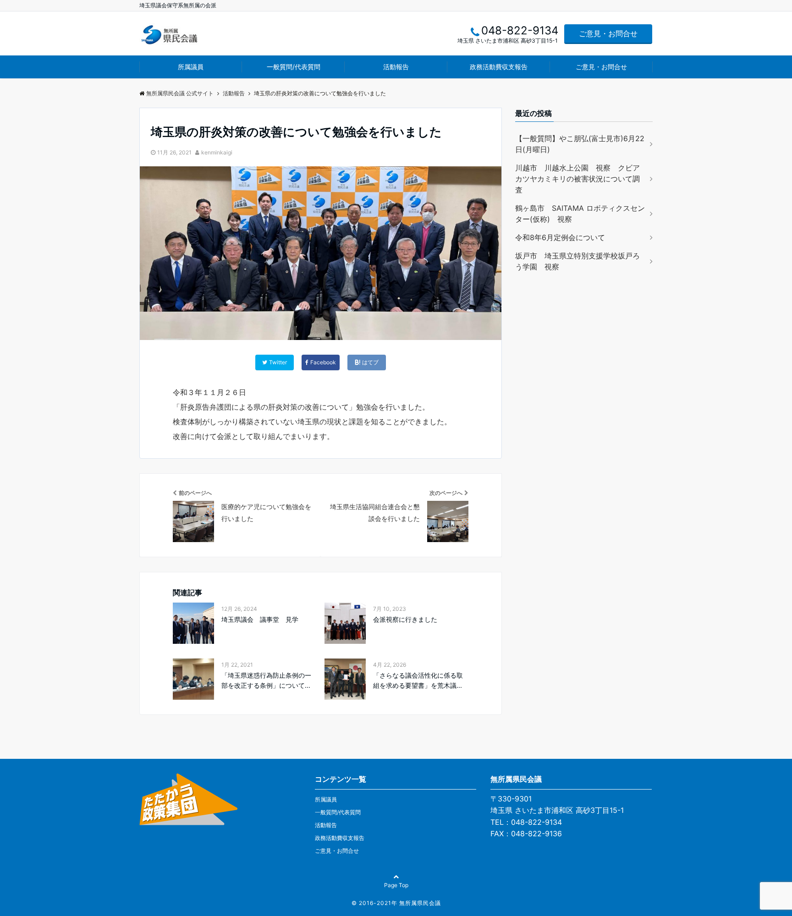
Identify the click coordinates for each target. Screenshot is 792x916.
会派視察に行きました (405, 619)
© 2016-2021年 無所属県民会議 (396, 903)
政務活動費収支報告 (499, 67)
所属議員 (191, 67)
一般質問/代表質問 (293, 67)
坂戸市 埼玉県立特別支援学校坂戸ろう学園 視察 (577, 261)
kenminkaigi (216, 152)
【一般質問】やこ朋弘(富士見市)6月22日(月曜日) (579, 144)
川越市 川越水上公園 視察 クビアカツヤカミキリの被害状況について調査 (577, 178)
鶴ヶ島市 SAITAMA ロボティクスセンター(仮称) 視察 (580, 213)
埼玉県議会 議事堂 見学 (259, 619)
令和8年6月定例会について (560, 237)
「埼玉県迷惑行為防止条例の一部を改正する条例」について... (266, 680)
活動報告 (396, 67)
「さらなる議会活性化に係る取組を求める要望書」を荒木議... (418, 680)
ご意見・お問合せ (608, 33)
